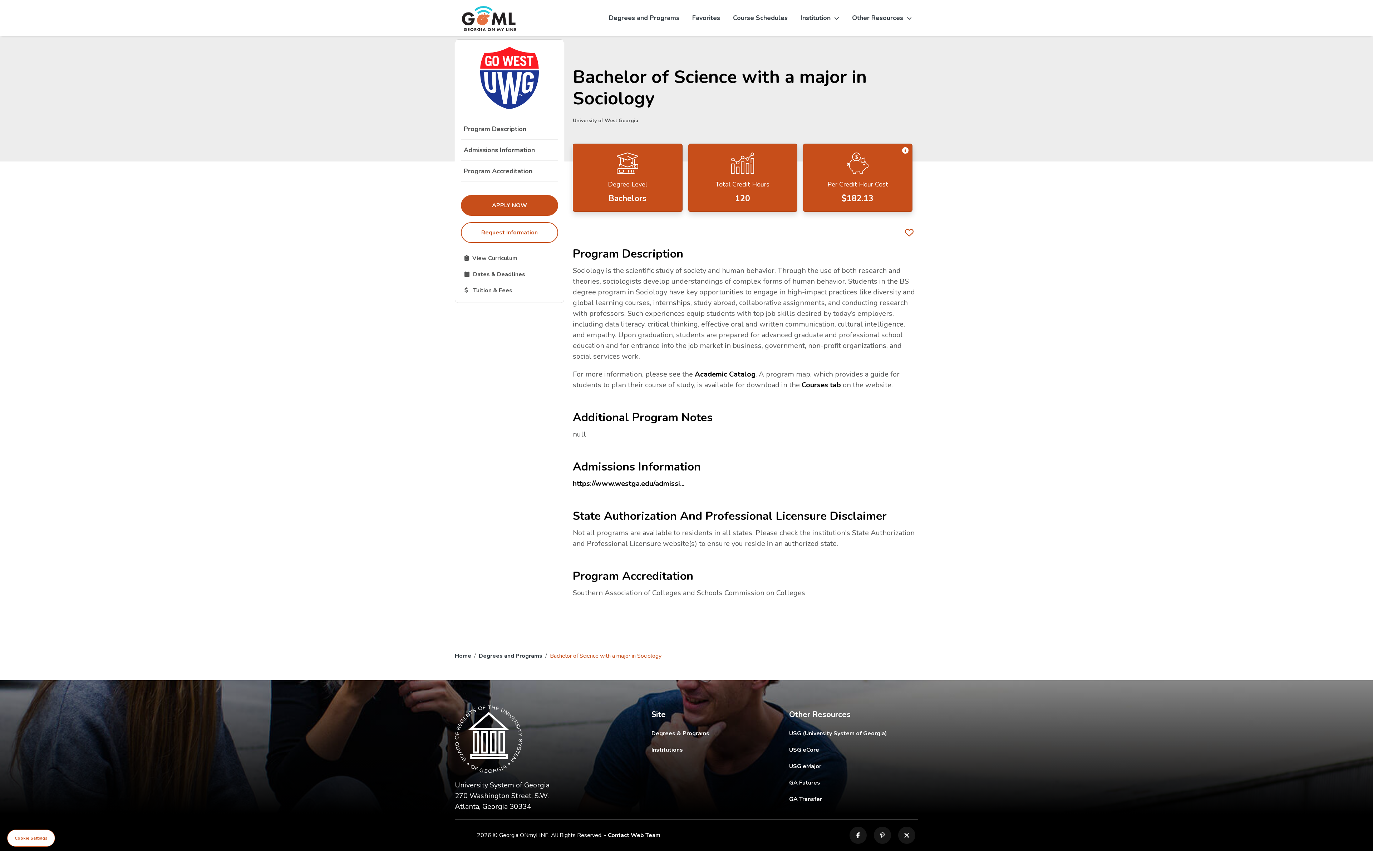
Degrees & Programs (680, 733)
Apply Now (525, 205)
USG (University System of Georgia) (843, 733)
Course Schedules (760, 18)
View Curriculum (511, 258)
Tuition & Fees (511, 290)
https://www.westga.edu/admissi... (628, 483)
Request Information (509, 233)
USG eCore (845, 750)
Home (463, 656)
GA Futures (853, 782)
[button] (905, 151)
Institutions (667, 750)
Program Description (495, 129)
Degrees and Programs (644, 18)
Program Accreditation (498, 171)
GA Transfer (853, 799)
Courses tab (821, 385)
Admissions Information (499, 150)
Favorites (706, 18)
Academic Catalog (725, 374)
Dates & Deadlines (511, 274)
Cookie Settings (31, 838)
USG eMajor (847, 766)
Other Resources (877, 18)
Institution (816, 18)
